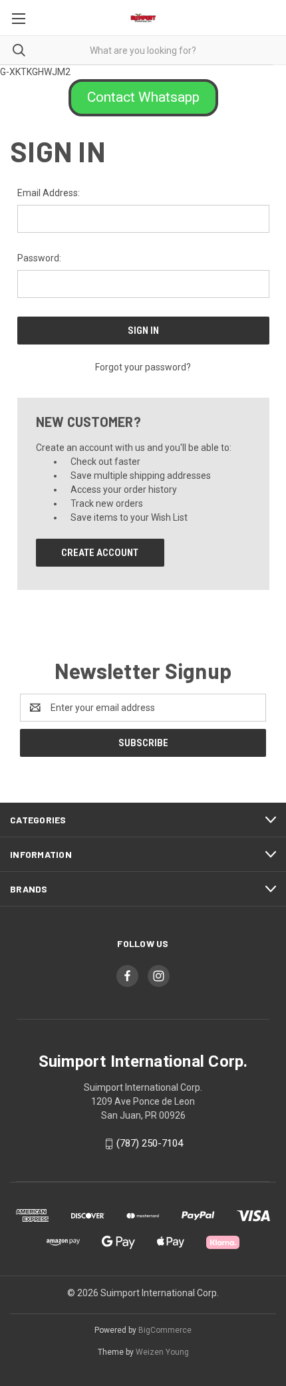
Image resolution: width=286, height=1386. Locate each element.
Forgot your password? (143, 367)
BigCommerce (165, 1330)
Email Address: (48, 193)
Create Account (99, 553)
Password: (39, 258)
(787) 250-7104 (149, 1143)
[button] (143, 97)
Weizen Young (162, 1352)
